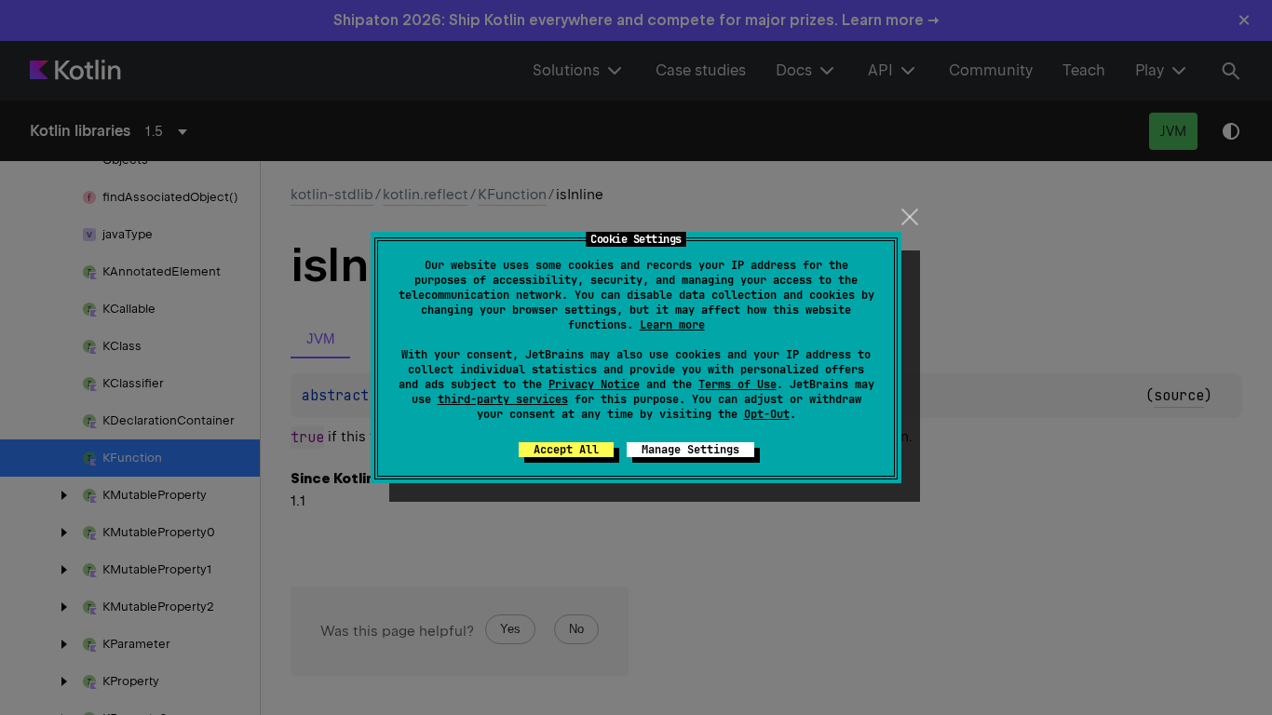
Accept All (566, 449)
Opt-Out (767, 414)
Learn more (672, 324)
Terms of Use (737, 384)
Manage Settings (690, 449)
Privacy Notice (594, 384)
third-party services (503, 399)
